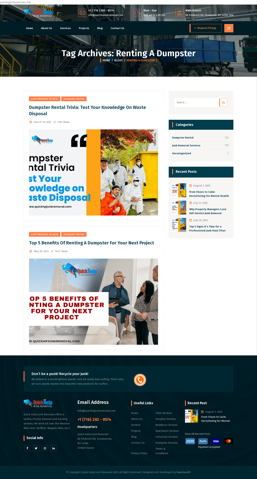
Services (65, 28)
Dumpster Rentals (166, 442)
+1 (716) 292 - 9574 (94, 419)
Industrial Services (166, 436)
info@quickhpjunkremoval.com (105, 15)
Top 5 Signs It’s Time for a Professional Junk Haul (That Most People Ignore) (207, 228)
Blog (100, 28)
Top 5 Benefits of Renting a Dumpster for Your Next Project (91, 243)
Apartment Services (167, 430)
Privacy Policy (139, 453)
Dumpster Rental (73, 98)
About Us (46, 28)
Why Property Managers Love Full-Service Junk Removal (207, 211)
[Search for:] (201, 102)
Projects (84, 28)
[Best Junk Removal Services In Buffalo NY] (38, 13)
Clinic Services (163, 413)
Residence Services (166, 424)
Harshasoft (183, 472)
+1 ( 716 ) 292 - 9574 (101, 10)
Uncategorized (181, 153)
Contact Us (117, 28)
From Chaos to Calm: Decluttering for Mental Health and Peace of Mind (209, 194)
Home (29, 28)
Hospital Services (165, 419)
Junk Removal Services (44, 98)
